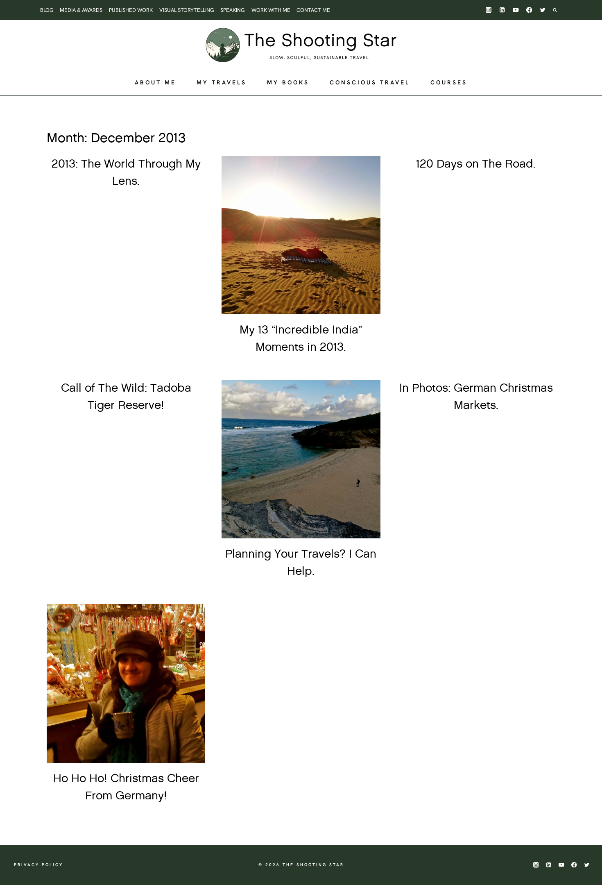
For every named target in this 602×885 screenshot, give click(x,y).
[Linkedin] (502, 10)
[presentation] (301, 235)
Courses (448, 82)
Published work (131, 10)
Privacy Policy (38, 864)
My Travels (222, 82)
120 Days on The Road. (476, 164)
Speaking (232, 10)
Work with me (270, 10)
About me (155, 82)
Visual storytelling (186, 10)
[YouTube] (516, 10)
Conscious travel (370, 82)
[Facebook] (529, 10)
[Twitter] (543, 10)
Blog (47, 10)
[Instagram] (489, 10)
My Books (288, 82)
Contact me (313, 10)
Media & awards (81, 10)
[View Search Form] (559, 10)
